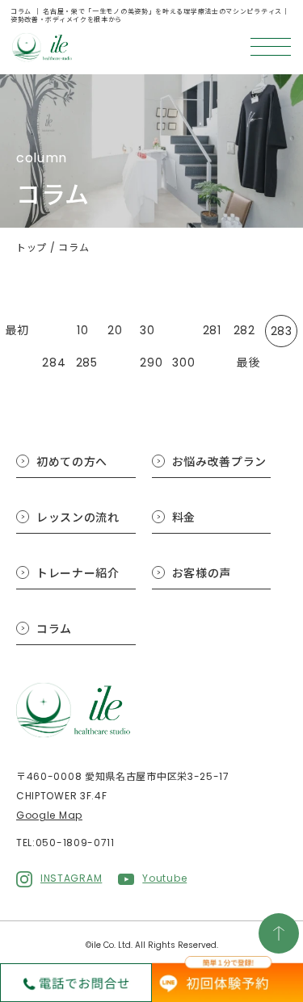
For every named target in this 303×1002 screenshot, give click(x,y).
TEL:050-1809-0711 (65, 842)
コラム (54, 629)
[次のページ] (215, 362)
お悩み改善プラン (219, 462)
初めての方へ (71, 462)
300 (183, 362)
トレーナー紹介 (78, 573)
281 (212, 330)
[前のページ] (50, 331)
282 (244, 330)
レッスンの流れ (78, 517)
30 (147, 330)
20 (114, 330)
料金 (184, 517)
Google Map (49, 815)
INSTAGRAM (71, 878)
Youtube (164, 878)
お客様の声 (202, 573)
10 (82, 330)
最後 (248, 362)
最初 (17, 330)
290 (151, 362)
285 (87, 362)
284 (53, 362)
